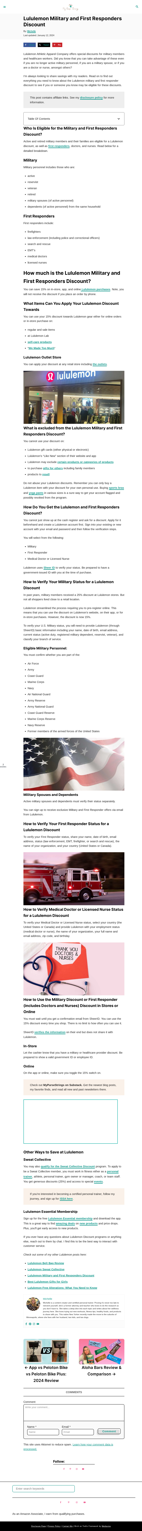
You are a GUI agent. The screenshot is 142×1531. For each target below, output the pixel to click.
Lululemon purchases (95, 289)
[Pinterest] (30, 1324)
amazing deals (65, 1223)
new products (89, 1223)
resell (46, 474)
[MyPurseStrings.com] (70, 7)
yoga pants (36, 492)
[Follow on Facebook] (64, 1469)
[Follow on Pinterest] (70, 1469)
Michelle (31, 31)
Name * (31, 1426)
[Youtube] (38, 1324)
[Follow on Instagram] (76, 1469)
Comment (29, 1401)
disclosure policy (91, 97)
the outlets (100, 364)
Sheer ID (49, 567)
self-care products (40, 342)
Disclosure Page (38, 1526)
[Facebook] (26, 1324)
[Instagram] (34, 1324)
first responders (58, 146)
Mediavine (106, 1526)
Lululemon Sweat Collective (46, 1269)
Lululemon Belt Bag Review (46, 1263)
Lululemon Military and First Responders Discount (61, 1275)
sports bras (116, 487)
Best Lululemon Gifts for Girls (48, 1281)
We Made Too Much (41, 348)
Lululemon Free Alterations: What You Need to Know (62, 1287)
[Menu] (4, 7)
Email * (66, 1426)
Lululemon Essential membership (70, 1218)
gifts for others (53, 468)
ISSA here (66, 1198)
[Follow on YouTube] (83, 1469)
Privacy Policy (54, 1526)
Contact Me (67, 1526)
